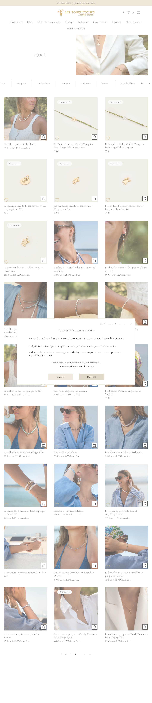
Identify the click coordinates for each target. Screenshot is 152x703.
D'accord (91, 376)
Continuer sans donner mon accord (115, 323)
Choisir (60, 376)
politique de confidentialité (80, 366)
